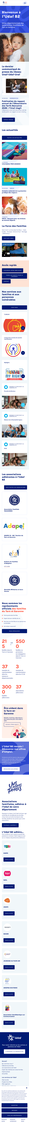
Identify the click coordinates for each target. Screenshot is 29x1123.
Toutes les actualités (14, 137)
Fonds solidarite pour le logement (14, 276)
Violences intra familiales (12, 270)
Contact (6, 281)
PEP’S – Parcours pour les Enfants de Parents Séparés (14, 219)
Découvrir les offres (11, 769)
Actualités (5, 1073)
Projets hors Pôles (7, 1082)
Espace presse (8, 119)
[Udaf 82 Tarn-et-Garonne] (5, 3)
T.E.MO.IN (6, 314)
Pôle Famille (5, 1080)
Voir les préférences (14, 1115)
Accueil (4, 1061)
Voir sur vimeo (9, 238)
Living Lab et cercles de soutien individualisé (13, 338)
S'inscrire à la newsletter (14, 1051)
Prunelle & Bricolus (9, 391)
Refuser (14, 1110)
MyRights (7, 362)
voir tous (14, 307)
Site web (7, 566)
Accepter (14, 1105)
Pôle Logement (6, 1084)
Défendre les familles (8, 1065)
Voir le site (9, 859)
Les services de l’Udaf (9, 1077)
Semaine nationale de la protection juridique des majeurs (14, 191)
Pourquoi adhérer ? (10, 825)
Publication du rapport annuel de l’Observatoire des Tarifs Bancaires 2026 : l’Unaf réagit (14, 104)
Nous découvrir (14, 631)
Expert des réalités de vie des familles (12, 1069)
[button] (26, 1088)
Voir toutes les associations (15, 487)
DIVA (5, 448)
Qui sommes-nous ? (7, 1063)
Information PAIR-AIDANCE (11, 164)
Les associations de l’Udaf (9, 1067)
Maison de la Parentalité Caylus (13, 420)
